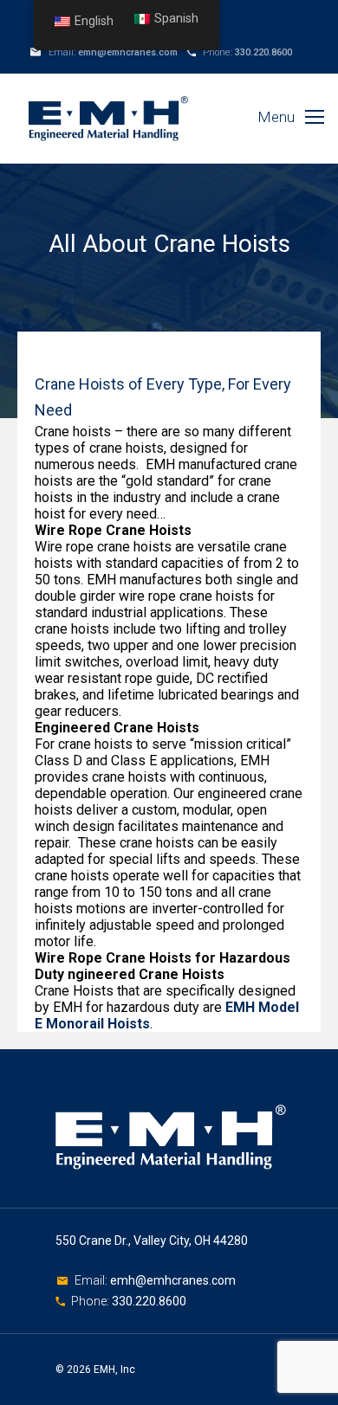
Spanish (176, 18)
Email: (92, 1280)
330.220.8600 (263, 52)
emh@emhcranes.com (128, 52)
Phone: (91, 1301)
